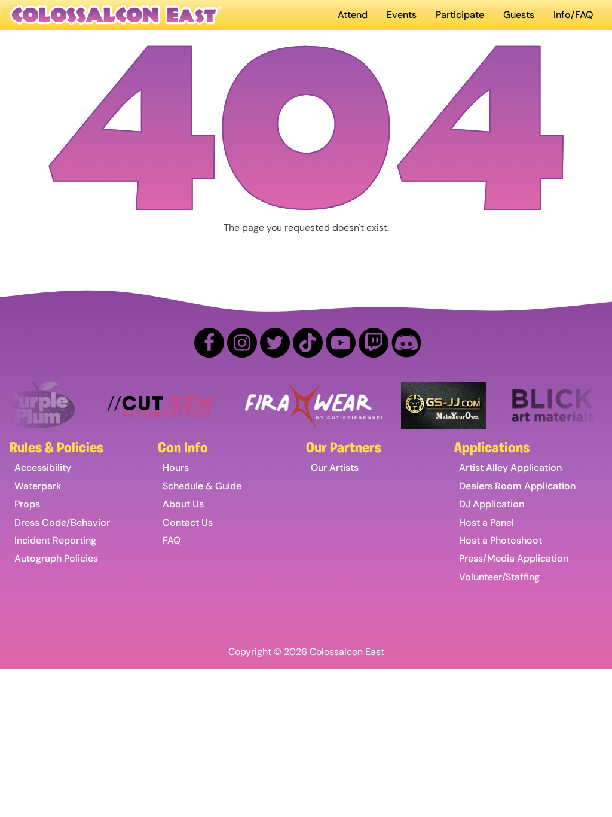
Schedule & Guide (202, 486)
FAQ (171, 540)
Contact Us (188, 522)
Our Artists (335, 467)
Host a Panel (486, 522)
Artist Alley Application (510, 467)
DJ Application (491, 504)
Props (27, 504)
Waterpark (37, 486)
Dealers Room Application (517, 486)
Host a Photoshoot (500, 540)
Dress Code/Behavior (62, 522)
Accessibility (42, 467)
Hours (176, 467)
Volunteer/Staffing (499, 577)
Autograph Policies (56, 558)
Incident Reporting (55, 540)
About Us (183, 504)
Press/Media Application (513, 558)
